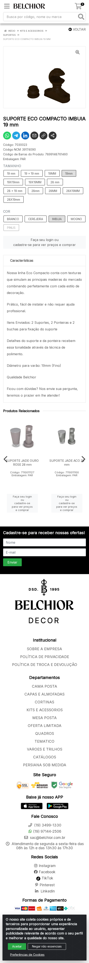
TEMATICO (44, 741)
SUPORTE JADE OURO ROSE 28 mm (22, 463)
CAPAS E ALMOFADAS (44, 694)
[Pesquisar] (81, 16)
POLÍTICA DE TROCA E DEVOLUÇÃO (44, 664)
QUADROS (44, 733)
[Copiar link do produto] (43, 135)
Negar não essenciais (47, 946)
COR (6, 211)
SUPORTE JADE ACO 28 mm (66, 463)
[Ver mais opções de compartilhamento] (53, 135)
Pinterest (47, 885)
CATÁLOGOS (44, 757)
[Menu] (7, 6)
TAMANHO (12, 166)
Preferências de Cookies (27, 954)
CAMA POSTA (44, 686)
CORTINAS (44, 702)
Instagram (47, 865)
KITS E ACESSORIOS (44, 710)
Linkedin (47, 891)
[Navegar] (5, 459)
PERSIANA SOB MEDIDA (44, 765)
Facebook (47, 872)
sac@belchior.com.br (47, 837)
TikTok (47, 878)
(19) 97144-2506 (47, 831)
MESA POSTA (44, 718)
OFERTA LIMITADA (44, 725)
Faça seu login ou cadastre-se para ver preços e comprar (44, 242)
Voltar (79, 29)
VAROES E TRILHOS (44, 749)
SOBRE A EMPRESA (44, 649)
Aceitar (17, 946)
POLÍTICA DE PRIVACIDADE (44, 657)
